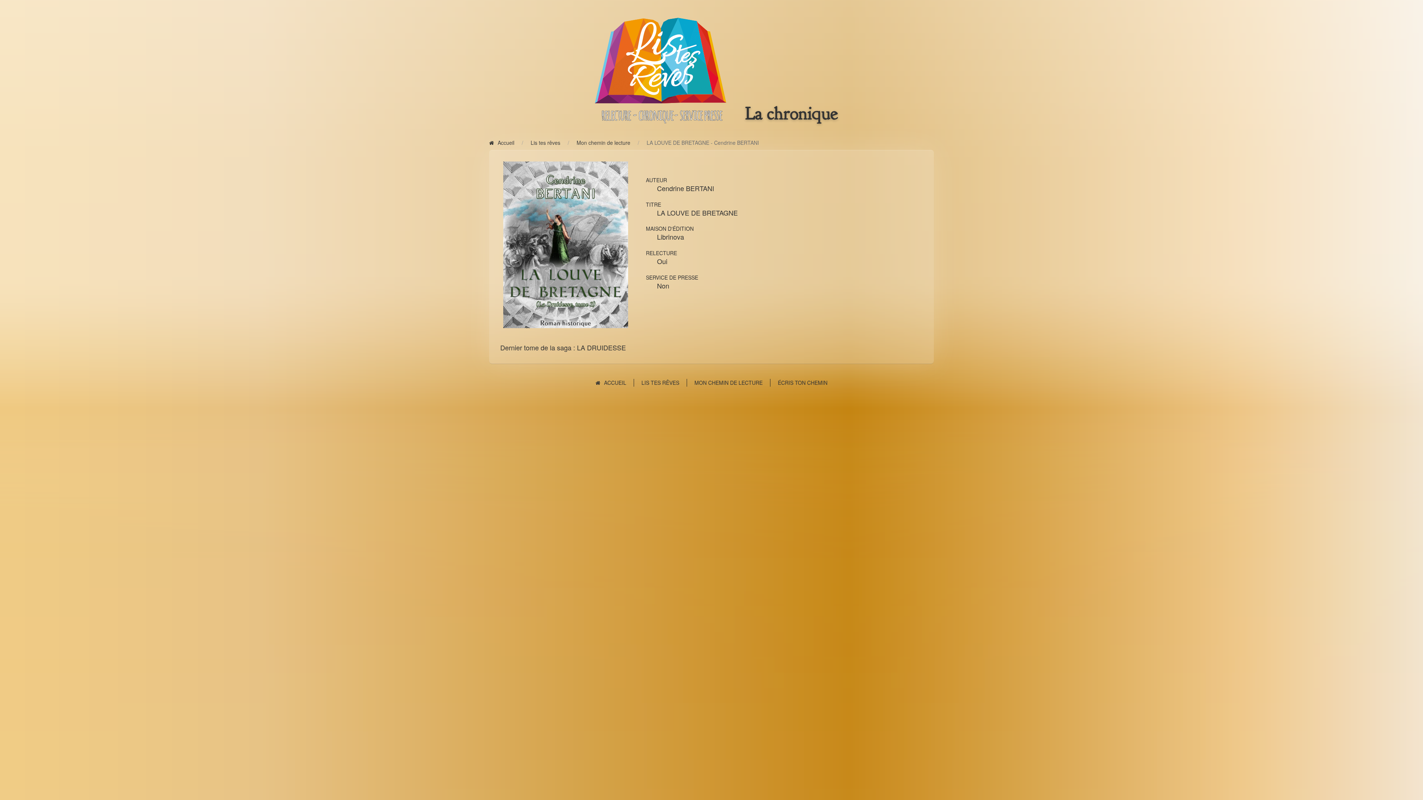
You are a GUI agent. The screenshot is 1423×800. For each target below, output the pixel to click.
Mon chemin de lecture (603, 142)
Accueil (506, 142)
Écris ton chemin (802, 382)
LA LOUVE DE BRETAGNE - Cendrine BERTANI (703, 142)
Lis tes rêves (545, 142)
